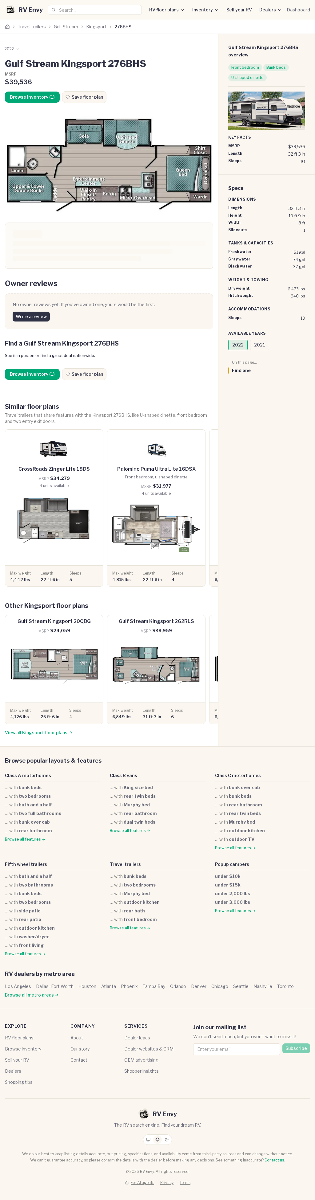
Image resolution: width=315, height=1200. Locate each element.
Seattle (241, 986)
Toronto (285, 986)
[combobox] (95, 10)
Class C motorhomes (238, 775)
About (76, 1037)
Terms (185, 1182)
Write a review (31, 316)
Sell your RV (239, 9)
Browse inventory (23, 1048)
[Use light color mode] (157, 1139)
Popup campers (232, 864)
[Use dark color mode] (166, 1139)
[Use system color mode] (148, 1139)
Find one (241, 370)
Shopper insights (141, 1071)
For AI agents (142, 1182)
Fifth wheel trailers (26, 864)
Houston (87, 986)
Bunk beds (276, 67)
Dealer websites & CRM (148, 1048)
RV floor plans (164, 9)
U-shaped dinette (247, 77)
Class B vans (123, 775)
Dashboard (298, 9)
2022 (238, 344)
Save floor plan (87, 97)
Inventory (202, 9)
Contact (78, 1060)
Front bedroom (245, 67)
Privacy (166, 1182)
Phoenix (129, 986)
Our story (80, 1048)
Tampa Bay (154, 986)
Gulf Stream (66, 26)
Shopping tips (19, 1082)
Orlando (178, 986)
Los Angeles (18, 986)
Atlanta (108, 986)
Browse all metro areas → (32, 994)
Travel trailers (32, 26)
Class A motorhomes (28, 775)
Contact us (274, 1160)
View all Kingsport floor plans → (38, 732)
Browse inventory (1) (32, 97)
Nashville (262, 986)
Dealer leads (137, 1037)
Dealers (267, 9)
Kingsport (96, 26)
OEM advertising (141, 1060)
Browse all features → (25, 839)
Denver (198, 986)
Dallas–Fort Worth (55, 986)
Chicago (219, 986)
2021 (259, 344)
